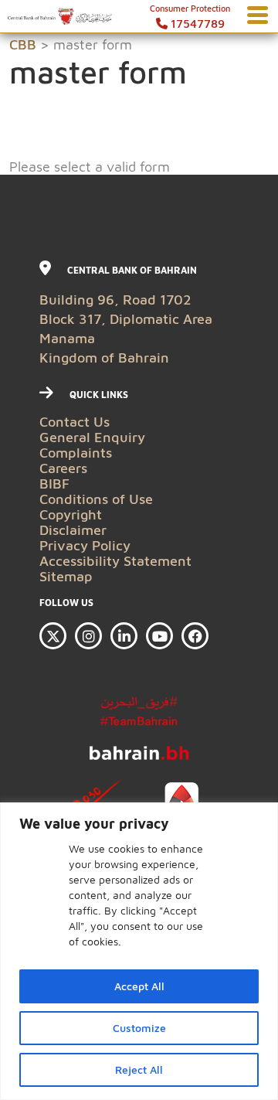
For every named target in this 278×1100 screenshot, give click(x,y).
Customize (139, 1027)
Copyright (70, 514)
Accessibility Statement (115, 561)
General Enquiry (92, 437)
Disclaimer (73, 530)
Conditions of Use (96, 499)
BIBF (54, 483)
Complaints (75, 452)
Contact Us (74, 422)
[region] (139, 951)
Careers (63, 468)
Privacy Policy (85, 545)
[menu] (257, 16)
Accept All (139, 986)
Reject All (139, 1069)
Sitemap (66, 576)
